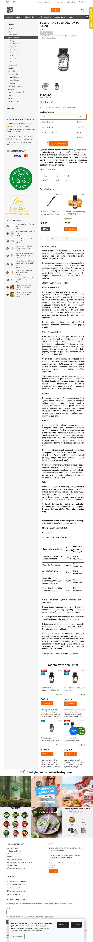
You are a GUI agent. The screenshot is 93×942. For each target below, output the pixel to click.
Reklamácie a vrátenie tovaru (15, 853)
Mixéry (9, 98)
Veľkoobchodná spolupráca (15, 867)
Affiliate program (11, 864)
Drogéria (10, 68)
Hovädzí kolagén (15, 50)
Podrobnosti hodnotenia (68, 36)
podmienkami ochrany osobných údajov (38, 916)
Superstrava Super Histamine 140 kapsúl (49, 688)
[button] (50, 708)
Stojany (11, 83)
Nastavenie (17, 936)
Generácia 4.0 (13, 77)
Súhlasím (75, 925)
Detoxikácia (13, 53)
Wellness (10, 89)
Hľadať (54, 10)
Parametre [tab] (49, 239)
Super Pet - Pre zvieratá (15, 92)
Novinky (9, 29)
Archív (52, 870)
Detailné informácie (45, 169)
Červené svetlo (12, 74)
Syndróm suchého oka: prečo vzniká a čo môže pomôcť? (64, 863)
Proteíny (12, 56)
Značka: (48, 38)
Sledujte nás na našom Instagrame (49, 772)
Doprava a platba (41, 2)
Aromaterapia (11, 65)
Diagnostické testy (13, 101)
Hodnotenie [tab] (60, 239)
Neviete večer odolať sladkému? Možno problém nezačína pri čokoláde (64, 848)
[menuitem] (8, 17)
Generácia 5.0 (13, 80)
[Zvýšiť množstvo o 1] (47, 142)
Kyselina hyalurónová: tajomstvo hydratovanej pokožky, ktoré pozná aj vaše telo (63, 855)
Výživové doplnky (13, 38)
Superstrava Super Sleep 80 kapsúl (74, 689)
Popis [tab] (42, 239)
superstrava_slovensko (17, 890)
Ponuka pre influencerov (14, 858)
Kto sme (8, 855)
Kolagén (12, 41)
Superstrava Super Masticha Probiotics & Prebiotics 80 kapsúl (49, 739)
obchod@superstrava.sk (17, 880)
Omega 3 (12, 59)
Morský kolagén (15, 44)
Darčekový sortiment (14, 86)
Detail (44, 229)
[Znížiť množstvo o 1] (47, 145)
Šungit (9, 95)
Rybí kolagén (14, 47)
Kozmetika (10, 71)
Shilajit (11, 62)
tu (40, 931)
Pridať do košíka (59, 144)
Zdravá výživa (11, 35)
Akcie (8, 32)
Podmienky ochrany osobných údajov (18, 861)
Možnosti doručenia (68, 107)
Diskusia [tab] (68, 239)
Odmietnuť (62, 925)
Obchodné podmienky (13, 850)
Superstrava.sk (14, 887)
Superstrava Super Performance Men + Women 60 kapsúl (72, 739)
